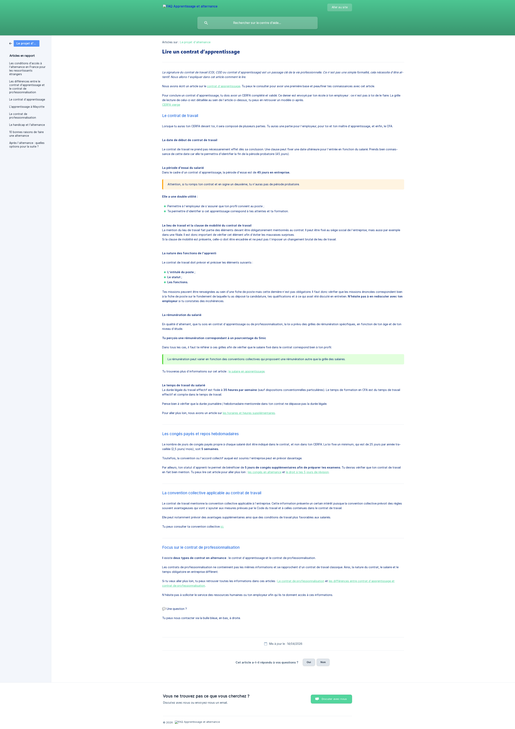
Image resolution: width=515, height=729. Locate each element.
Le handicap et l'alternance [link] (27, 124)
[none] (190, 7)
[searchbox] (257, 23)
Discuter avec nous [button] (334, 698)
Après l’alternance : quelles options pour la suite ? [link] (26, 144)
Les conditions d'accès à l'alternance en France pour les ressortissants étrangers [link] (27, 69)
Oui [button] (309, 662)
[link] (24, 43)
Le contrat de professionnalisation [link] (22, 115)
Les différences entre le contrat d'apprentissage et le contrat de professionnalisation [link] (27, 87)
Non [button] (323, 662)
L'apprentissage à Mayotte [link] (26, 106)
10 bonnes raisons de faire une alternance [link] (26, 133)
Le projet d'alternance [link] (195, 42)
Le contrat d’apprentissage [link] (27, 99)
